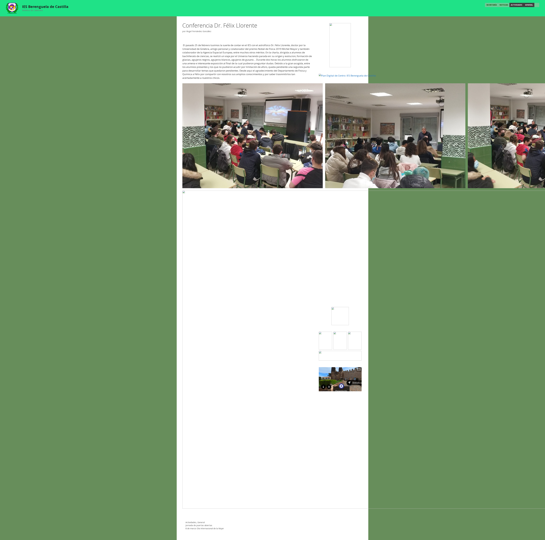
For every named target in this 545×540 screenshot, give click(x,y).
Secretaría (491, 5)
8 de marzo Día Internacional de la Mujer (204, 528)
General (529, 5)
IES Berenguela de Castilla (45, 6)
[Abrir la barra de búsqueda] (536, 5)
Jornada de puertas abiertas (198, 525)
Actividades (516, 5)
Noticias (504, 5)
